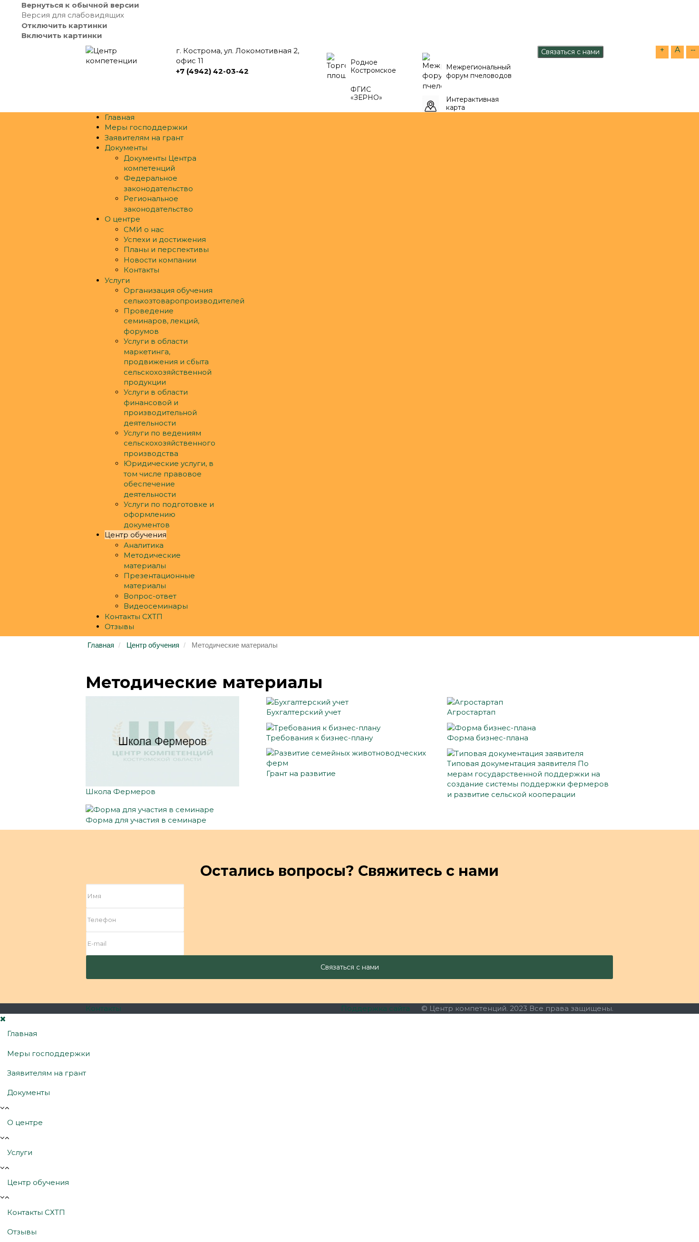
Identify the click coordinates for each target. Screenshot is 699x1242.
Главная (120, 117)
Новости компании (160, 259)
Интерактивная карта (472, 104)
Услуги (117, 280)
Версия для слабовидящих (72, 14)
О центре (122, 218)
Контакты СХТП (134, 616)
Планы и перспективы (166, 249)
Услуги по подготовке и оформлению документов (169, 514)
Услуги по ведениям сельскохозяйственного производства (169, 443)
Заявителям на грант (144, 137)
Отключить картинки (64, 25)
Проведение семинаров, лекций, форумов (161, 321)
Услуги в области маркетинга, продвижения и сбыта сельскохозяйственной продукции (168, 362)
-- (692, 49)
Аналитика (144, 545)
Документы (126, 147)
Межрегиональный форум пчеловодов (479, 71)
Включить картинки (61, 35)
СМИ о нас (144, 229)
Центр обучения (135, 534)
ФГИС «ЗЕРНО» (366, 94)
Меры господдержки (146, 127)
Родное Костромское (373, 66)
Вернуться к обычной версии (80, 5)
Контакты (141, 269)
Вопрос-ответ (150, 596)
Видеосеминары (156, 606)
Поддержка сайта (375, 1008)
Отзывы (119, 626)
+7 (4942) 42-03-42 (212, 71)
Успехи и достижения (165, 239)
